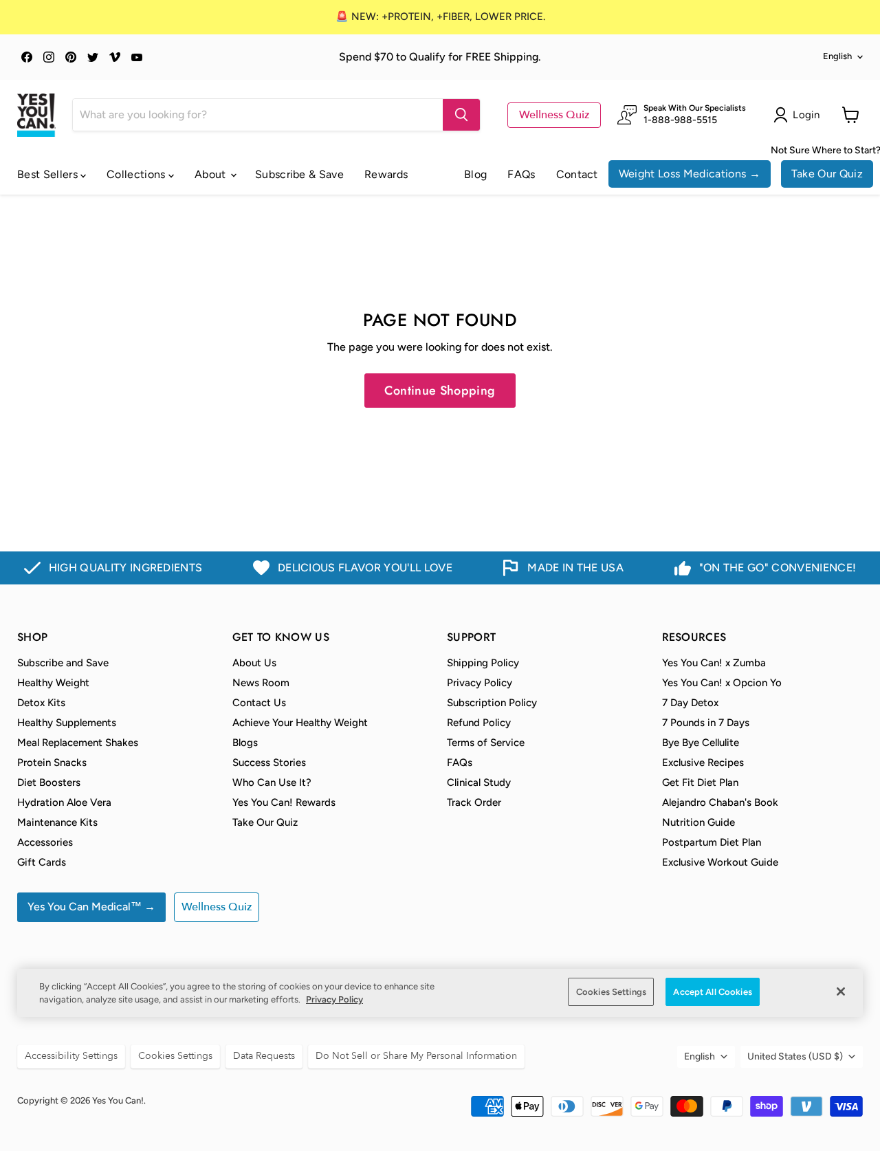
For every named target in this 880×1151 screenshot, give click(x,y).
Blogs (245, 742)
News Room (260, 683)
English (837, 56)
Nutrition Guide (698, 822)
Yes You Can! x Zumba (714, 663)
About (212, 174)
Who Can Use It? (271, 782)
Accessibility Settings (71, 1055)
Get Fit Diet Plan (700, 782)
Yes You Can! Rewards (284, 802)
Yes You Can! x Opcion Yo (722, 683)
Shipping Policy (483, 663)
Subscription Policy (492, 703)
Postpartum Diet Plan (711, 842)
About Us (254, 663)
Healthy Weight (53, 683)
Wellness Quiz (554, 114)
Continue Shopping (439, 390)
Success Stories (269, 762)
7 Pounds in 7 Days (705, 722)
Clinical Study (479, 782)
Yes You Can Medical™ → (91, 906)
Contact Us (259, 703)
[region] (440, 993)
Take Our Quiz (827, 173)
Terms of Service (486, 742)
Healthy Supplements (66, 722)
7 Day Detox (690, 703)
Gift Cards (41, 862)
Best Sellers (48, 174)
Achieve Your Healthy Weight (300, 722)
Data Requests (264, 1055)
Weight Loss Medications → (689, 173)
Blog (475, 174)
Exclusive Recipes (703, 762)
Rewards (386, 174)
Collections (137, 174)
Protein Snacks (52, 762)
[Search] (461, 115)
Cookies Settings (611, 992)
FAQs (521, 174)
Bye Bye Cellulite (700, 742)
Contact (577, 174)
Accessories (45, 842)
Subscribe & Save (299, 174)
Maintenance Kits (57, 822)
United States (795, 1056)
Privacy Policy (479, 683)
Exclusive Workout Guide (720, 862)
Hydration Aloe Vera (64, 802)
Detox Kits (41, 703)
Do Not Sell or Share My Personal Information (416, 1055)
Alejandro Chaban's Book (720, 802)
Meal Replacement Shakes (77, 742)
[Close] (841, 991)
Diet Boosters (48, 782)
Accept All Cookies (712, 992)
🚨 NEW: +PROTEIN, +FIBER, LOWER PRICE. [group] (440, 16)
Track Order (474, 802)
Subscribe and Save (63, 663)
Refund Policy (479, 722)
